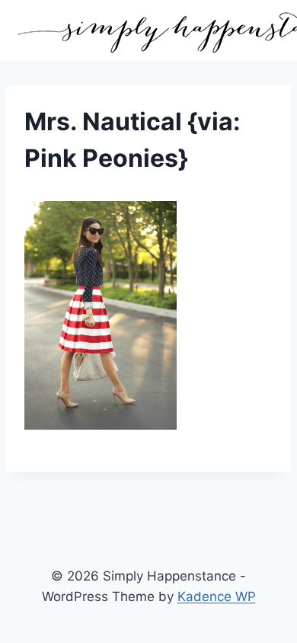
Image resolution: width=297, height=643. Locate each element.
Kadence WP (216, 596)
